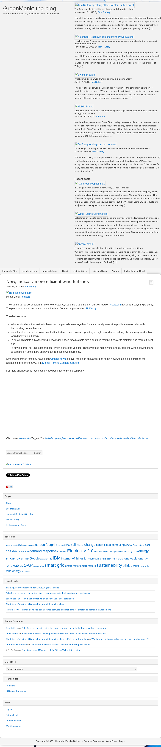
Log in (9, 709)
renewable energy (135, 558)
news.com (88, 438)
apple (16, 545)
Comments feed (14, 720)
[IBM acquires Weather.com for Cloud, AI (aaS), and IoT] (90, 183)
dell (27, 551)
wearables (145, 566)
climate (67, 544)
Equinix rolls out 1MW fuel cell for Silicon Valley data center (51, 650)
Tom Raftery (12, 628)
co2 (127, 544)
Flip (10, 486)
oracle (120, 559)
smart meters (88, 565)
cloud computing (114, 544)
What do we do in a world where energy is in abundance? (103, 79)
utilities (127, 565)
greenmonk (44, 559)
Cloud (65, 271)
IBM (57, 557)
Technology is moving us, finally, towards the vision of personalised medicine (112, 148)
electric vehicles (101, 551)
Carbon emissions (26, 545)
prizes (63, 359)
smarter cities (28, 271)
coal (147, 544)
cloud (99, 544)
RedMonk (10, 685)
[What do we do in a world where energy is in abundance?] (85, 74)
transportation (49, 271)
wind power (26, 571)
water (136, 565)
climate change (83, 545)
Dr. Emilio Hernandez (16, 644)
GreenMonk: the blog (29, 8)
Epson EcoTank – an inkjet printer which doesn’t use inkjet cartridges (109, 248)
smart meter (72, 565)
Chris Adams (12, 633)
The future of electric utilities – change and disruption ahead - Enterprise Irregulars (47, 639)
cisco (60, 545)
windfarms (143, 438)
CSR (9, 551)
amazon (9, 545)
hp (51, 558)
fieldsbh (25, 296)
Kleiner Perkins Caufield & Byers (60, 362)
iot (85, 558)
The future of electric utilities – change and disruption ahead (104, 9)
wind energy (13, 571)
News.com (116, 304)
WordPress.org (13, 726)
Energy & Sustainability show (20, 514)
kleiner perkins (74, 438)
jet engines (60, 438)
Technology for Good (134, 271)
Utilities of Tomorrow (16, 691)
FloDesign (91, 308)
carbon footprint (46, 544)
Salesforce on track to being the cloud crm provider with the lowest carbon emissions (117, 218)
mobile (103, 558)
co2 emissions (137, 545)
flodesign (49, 438)
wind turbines (129, 438)
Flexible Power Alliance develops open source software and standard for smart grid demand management (58, 609)
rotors (97, 438)
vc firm (105, 438)
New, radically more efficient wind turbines (47, 281)
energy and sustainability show (124, 551)
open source (112, 559)
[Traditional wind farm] (19, 292)
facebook (25, 559)
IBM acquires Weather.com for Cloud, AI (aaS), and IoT (102, 187)
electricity (62, 551)
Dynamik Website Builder (67, 741)
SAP (28, 565)
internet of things (72, 558)
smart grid (54, 565)
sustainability (79, 271)
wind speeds (115, 438)
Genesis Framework (94, 741)
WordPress (111, 741)
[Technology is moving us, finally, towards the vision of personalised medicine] (96, 144)
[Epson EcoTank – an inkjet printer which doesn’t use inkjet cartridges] (85, 244)
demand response (43, 551)
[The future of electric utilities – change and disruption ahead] (105, 5)
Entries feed (12, 715)
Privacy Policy (12, 519)
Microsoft (93, 558)
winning (54, 359)
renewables (25, 438)
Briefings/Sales (99, 271)
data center (18, 551)
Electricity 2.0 (9, 271)
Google (35, 558)
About (114, 271)
